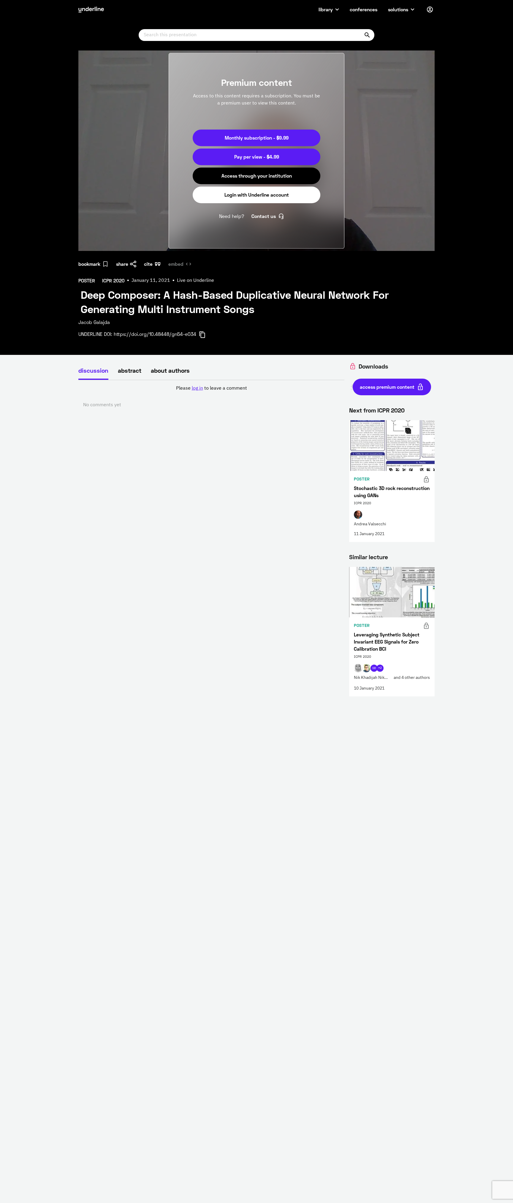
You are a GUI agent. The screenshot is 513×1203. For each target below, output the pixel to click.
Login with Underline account (256, 194)
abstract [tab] (129, 370)
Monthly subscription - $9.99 (257, 137)
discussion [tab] (93, 370)
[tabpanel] (211, 396)
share (122, 264)
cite (148, 264)
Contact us (263, 216)
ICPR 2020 (391, 410)
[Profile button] (430, 9)
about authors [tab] (170, 370)
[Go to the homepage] (91, 9)
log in (197, 388)
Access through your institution (256, 175)
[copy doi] (206, 334)
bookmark (89, 264)
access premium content (387, 387)
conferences (363, 9)
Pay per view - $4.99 (256, 156)
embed (175, 264)
